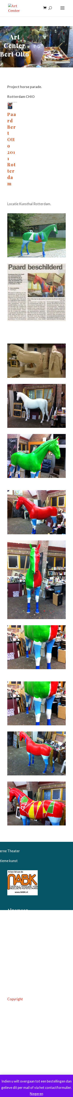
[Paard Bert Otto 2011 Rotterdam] (12, 108)
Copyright (15, 999)
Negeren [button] (36, 1093)
